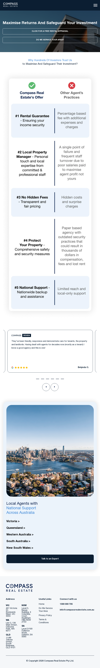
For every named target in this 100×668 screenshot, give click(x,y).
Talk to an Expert (50, 559)
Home (41, 604)
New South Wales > (19, 548)
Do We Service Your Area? (50, 40)
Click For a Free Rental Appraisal (50, 31)
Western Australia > (19, 534)
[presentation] (46, 387)
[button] (37, 379)
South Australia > (18, 541)
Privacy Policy (45, 615)
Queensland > (15, 528)
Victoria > (13, 521)
